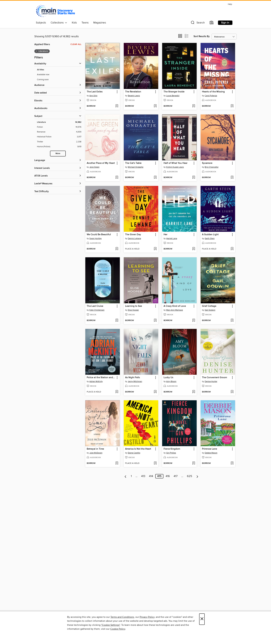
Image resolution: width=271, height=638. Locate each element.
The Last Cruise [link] (95, 306)
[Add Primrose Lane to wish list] (232, 463)
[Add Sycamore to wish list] (232, 178)
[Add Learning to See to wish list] (155, 321)
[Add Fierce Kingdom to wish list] (194, 463)
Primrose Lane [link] (209, 449)
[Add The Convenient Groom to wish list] (232, 392)
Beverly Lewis (134, 95)
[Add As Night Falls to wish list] (155, 392)
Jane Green (94, 167)
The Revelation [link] (133, 91)
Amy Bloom (171, 381)
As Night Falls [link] (132, 377)
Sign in (225, 22)
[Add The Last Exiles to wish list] (117, 106)
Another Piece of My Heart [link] (101, 163)
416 (168, 476)
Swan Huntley (95, 238)
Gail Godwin (210, 310)
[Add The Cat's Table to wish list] (155, 178)
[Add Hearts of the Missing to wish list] (232, 106)
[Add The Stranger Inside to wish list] (194, 106)
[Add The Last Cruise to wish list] (117, 321)
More (58, 153)
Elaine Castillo (134, 453)
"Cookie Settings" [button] (110, 625)
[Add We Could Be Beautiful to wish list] (117, 249)
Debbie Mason (211, 453)
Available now (43, 74)
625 (189, 476)
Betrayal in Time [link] (95, 449)
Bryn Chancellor (211, 167)
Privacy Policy (147, 617)
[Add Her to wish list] (194, 249)
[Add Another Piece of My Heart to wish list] (117, 178)
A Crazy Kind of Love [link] (175, 306)
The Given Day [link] (133, 234)
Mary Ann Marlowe (174, 310)
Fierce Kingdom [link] (172, 449)
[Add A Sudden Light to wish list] (232, 249)
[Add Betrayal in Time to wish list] (117, 463)
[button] (197, 23)
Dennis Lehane (134, 238)
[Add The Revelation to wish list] (155, 106)
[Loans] (211, 23)
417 (176, 476)
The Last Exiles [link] (95, 91)
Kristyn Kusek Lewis (175, 167)
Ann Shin (93, 95)
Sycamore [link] (207, 163)
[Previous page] (125, 476)
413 (143, 476)
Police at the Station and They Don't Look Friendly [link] (101, 377)
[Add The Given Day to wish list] (155, 249)
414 (151, 476)
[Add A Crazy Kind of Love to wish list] (194, 321)
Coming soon (43, 79)
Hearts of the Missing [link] (213, 91)
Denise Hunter (211, 381)
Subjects (41, 22)
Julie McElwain (95, 453)
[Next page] (197, 476)
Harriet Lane (171, 238)
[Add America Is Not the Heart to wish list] (155, 463)
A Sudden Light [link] (210, 234)
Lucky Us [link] (168, 377)
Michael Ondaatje (135, 167)
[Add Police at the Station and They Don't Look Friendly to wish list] (117, 392)
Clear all (75, 44)
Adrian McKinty (96, 381)
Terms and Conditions (122, 617)
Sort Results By (202, 36)
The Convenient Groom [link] (214, 377)
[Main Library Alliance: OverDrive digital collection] (55, 11)
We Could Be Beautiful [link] (99, 234)
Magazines (99, 22)
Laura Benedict (172, 95)
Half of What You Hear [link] (175, 163)
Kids (74, 22)
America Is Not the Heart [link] (138, 449)
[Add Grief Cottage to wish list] (232, 321)
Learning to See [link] (133, 306)
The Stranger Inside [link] (174, 91)
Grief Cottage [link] (209, 306)
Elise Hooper (133, 310)
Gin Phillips (171, 453)
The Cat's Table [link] (133, 163)
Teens (85, 22)
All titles (40, 69)
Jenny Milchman (135, 381)
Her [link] (165, 234)
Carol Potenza (211, 95)
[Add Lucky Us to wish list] (194, 392)
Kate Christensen (96, 310)
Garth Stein (210, 238)
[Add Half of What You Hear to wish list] (194, 178)
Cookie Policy (117, 628)
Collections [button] (58, 22)
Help (230, 4)
